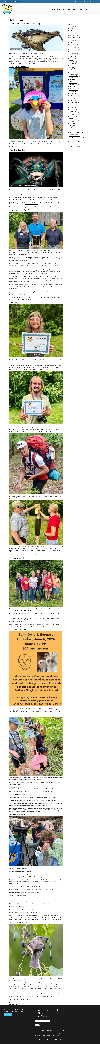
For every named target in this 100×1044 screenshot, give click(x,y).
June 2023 (72, 70)
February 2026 (73, 33)
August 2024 (72, 56)
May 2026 (72, 28)
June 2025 (72, 39)
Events (83, 1)
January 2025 (73, 48)
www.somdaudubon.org (31, 204)
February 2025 (73, 46)
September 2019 (73, 106)
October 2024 (73, 53)
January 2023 (73, 74)
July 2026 (72, 26)
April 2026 (72, 30)
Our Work (79, 9)
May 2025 (72, 41)
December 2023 (73, 65)
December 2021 (73, 86)
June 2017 (72, 125)
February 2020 (73, 102)
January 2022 (73, 84)
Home (76, 1)
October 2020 (73, 99)
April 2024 (72, 60)
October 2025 (73, 35)
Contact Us (8, 1014)
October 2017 (73, 121)
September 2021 (73, 90)
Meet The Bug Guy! (17, 150)
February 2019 (73, 113)
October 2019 (73, 104)
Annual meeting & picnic (19, 715)
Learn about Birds (70, 9)
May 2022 (72, 81)
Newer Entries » (13, 1004)
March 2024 (72, 62)
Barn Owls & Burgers (18, 629)
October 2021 (73, 88)
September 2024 (73, 55)
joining (42, 626)
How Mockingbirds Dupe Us (21, 922)
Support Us (92, 9)
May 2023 (72, 72)
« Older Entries (13, 1002)
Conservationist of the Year (20, 210)
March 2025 (72, 44)
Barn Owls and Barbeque (76, 137)
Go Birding (61, 9)
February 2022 (73, 83)
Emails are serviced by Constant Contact (50, 1035)
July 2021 (72, 91)
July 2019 (72, 107)
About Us (41, 9)
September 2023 (73, 67)
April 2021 (72, 95)
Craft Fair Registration (52, 9)
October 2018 (73, 114)
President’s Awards (17, 302)
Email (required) (40, 1018)
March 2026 (72, 32)
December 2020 (73, 97)
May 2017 (71, 127)
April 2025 (72, 42)
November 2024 (73, 51)
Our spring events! (17, 815)
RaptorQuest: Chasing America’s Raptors (26, 23)
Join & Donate (92, 1)
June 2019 (72, 109)
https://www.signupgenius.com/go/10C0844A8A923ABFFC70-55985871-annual (35, 788)
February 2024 (73, 63)
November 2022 (73, 76)
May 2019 (72, 111)
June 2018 (72, 116)
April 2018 (72, 118)
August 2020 (72, 100)
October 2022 (73, 77)
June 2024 (72, 58)
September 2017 (73, 123)
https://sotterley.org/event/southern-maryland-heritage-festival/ (44, 919)
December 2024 (73, 49)
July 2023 (72, 69)
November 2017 (73, 120)
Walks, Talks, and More (19, 66)
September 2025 (73, 37)
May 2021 (72, 93)
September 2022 (73, 79)
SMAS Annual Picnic (74, 136)
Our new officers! (16, 558)
